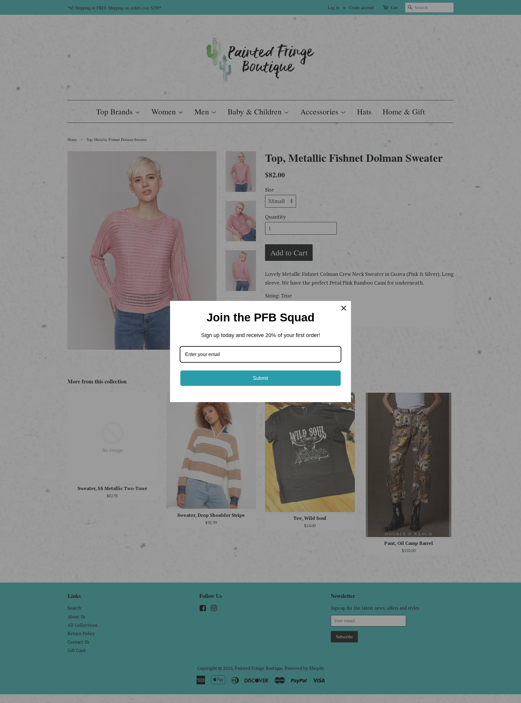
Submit (260, 378)
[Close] (343, 308)
